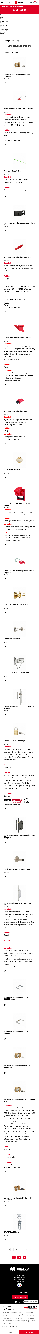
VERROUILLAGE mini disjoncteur (16, 411)
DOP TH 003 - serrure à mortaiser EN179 (18, 538)
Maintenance (2, 20)
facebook (14, 1257)
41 (27, 1249)
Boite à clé (2, 18)
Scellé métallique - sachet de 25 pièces (18, 109)
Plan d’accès (21, 1302)
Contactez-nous (21, 1297)
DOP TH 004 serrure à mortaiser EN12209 (19, 535)
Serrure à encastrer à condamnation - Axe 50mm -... (19, 836)
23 (16, 1249)
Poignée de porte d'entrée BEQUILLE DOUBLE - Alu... (17, 998)
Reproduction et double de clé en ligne (7, 34)
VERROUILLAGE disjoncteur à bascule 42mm (17, 504)
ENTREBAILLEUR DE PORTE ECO (16, 605)
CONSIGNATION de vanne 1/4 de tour (17, 338)
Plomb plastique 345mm (13, 171)
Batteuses (2, 26)
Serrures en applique (4, 29)
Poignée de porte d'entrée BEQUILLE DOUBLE (17, 1032)
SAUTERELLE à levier (12, 1232)
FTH (1, 36)
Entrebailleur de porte (12, 639)
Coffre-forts (2, 32)
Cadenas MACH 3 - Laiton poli (15, 741)
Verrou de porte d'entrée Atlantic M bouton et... (17, 75)
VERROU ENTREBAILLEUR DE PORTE (17, 673)
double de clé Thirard (22, 1134)
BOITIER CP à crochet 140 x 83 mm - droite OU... (19, 224)
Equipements (2, 22)
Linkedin (24, 1257)
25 (23, 1249)
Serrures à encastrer (4, 28)
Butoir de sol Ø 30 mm (12, 470)
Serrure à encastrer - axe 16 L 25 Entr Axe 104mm (19, 708)
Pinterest (19, 1257)
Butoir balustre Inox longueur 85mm (17, 869)
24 (19, 1249)
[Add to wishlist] (5, 82)
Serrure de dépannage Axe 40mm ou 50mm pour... (17, 904)
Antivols (1, 17)
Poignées (2, 33)
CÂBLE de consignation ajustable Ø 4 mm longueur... (19, 572)
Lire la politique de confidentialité (10, 1326)
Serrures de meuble (4, 30)
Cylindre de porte (3, 25)
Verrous (1, 24)
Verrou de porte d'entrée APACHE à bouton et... (17, 1066)
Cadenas (2, 15)
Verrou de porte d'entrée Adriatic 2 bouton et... (19, 1100)
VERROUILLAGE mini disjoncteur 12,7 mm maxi (19, 258)
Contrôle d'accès (3, 14)
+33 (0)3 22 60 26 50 (22, 1292)
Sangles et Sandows (4, 21)
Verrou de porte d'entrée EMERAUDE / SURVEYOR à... (18, 1199)
